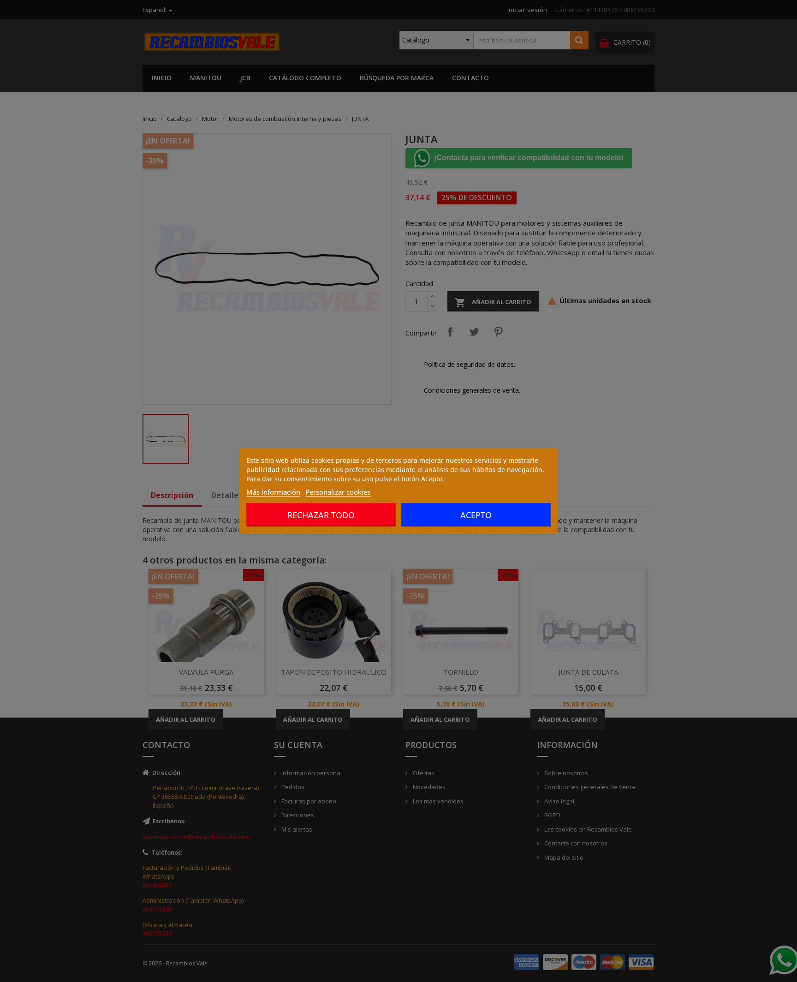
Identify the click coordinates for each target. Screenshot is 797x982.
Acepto (476, 515)
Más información (273, 492)
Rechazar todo (321, 515)
